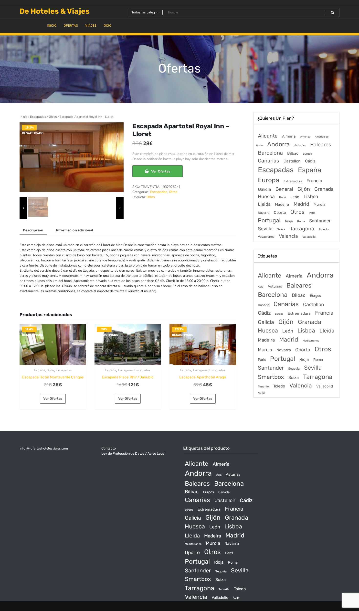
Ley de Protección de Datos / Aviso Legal (133, 453)
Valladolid (309, 236)
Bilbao (292, 153)
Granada (324, 189)
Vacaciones (266, 236)
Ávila (261, 392)
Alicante (268, 136)
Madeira (282, 204)
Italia (282, 197)
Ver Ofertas (160, 171)
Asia (260, 286)
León (294, 197)
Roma (301, 221)
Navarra (263, 212)
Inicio (23, 116)
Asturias (300, 145)
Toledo (324, 229)
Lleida (264, 204)
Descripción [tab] (33, 230)
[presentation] (23, 208)
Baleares (320, 144)
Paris (312, 212)
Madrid (301, 204)
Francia (314, 180)
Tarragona (125, 370)
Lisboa (311, 196)
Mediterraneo (311, 340)
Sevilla (265, 229)
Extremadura (293, 181)
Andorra (278, 144)
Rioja (289, 221)
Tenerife (263, 386)
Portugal (269, 220)
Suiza (281, 229)
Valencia (288, 236)
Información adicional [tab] (74, 230)
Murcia (320, 204)
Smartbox (271, 377)
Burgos (307, 153)
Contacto (108, 448)
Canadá (263, 305)
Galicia (264, 189)
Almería (289, 136)
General (284, 189)
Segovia (294, 368)
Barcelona (270, 153)
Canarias (268, 161)
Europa (268, 180)
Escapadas (38, 116)
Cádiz (310, 161)
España (39, 370)
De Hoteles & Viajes (55, 11)
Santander (320, 221)
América (305, 136)
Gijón (50, 370)
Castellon (292, 161)
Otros (53, 116)
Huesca (266, 196)
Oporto (280, 212)
